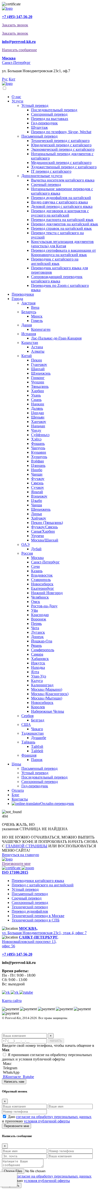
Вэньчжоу (39, 496)
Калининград (42, 685)
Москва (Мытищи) (46, 698)
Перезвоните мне (16, 863)
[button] (9, 58)
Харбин (37, 391)
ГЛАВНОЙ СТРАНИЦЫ (26, 846)
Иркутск (38, 663)
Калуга (37, 681)
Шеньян (37, 417)
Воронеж (38, 619)
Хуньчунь (39, 457)
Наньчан (38, 426)
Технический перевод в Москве (38, 916)
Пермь (36, 623)
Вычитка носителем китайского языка (62, 180)
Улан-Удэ (38, 676)
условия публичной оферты (47, 1121)
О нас (16, 97)
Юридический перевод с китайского (61, 145)
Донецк (37, 637)
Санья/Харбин (43, 531)
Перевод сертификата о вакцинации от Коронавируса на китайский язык (63, 252)
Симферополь (42, 650)
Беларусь (28, 312)
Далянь (37, 408)
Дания (26, 325)
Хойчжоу (38, 518)
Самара (37, 654)
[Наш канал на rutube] (26, 992)
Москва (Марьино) (46, 689)
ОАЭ (25, 544)
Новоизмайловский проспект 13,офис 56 (30, 941)
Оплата (18, 790)
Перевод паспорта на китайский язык (62, 220)
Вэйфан (37, 461)
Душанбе (38, 738)
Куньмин (38, 452)
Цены (16, 764)
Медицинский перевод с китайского (61, 162)
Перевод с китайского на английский (43, 885)
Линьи (36, 514)
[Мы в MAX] (6, 992)
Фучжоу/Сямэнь (44, 527)
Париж (36, 760)
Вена (35, 307)
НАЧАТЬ (56, 1041)
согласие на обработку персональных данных (54, 1117)
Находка (38, 667)
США (26, 724)
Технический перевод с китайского (60, 141)
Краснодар (40, 615)
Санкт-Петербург (16, 62)
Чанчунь (38, 448)
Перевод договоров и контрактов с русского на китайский (60, 213)
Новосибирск (42, 584)
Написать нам (14, 1081)
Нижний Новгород (47, 593)
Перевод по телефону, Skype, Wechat (61, 132)
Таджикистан (32, 733)
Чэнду (36, 430)
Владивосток (42, 575)
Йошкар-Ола (41, 641)
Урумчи (37, 536)
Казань (36, 571)
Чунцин (37, 382)
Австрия (28, 303)
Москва (37, 558)
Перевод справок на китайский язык (61, 228)
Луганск (38, 632)
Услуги (17, 101)
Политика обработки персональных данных (32, 1022)
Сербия (27, 716)
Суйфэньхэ (40, 435)
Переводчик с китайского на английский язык (54, 261)
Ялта (35, 672)
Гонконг (38, 378)
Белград (37, 720)
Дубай (36, 549)
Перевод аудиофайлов (30, 911)
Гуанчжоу (39, 364)
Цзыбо (36, 501)
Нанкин (37, 404)
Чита (35, 628)
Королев (38, 707)
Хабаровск (40, 659)
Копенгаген (40, 329)
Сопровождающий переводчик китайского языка (57, 279)
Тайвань (28, 742)
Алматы (37, 351)
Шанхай (38, 369)
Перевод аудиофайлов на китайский (61, 198)
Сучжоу (37, 487)
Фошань (38, 443)
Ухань (36, 395)
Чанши (36, 474)
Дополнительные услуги (41, 176)
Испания (28, 334)
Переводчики (23, 294)
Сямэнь (37, 483)
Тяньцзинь (40, 386)
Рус (5, 79)
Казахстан (29, 342)
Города (17, 299)
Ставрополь (41, 580)
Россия (27, 553)
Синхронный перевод (49, 114)
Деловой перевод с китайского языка (61, 206)
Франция (28, 755)
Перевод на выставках (49, 119)
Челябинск (40, 597)
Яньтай (37, 492)
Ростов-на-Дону (44, 606)
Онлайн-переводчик (57, 803)
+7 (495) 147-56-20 (17, 17)
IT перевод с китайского (51, 171)
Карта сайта (12, 1001)
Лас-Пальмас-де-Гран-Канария (56, 338)
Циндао (37, 413)
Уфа (34, 610)
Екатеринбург (42, 588)
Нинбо (36, 470)
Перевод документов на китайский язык (64, 224)
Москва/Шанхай (44, 540)
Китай (26, 356)
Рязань (36, 645)
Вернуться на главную (20, 855)
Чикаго (37, 729)
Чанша (36, 505)
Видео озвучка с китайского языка (59, 202)
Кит (12, 79)
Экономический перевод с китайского (62, 149)
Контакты (20, 799)
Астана (37, 347)
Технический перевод (30, 907)
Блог (15, 795)
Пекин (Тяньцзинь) (47, 522)
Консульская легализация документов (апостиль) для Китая (62, 244)
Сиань (36, 400)
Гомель (37, 321)
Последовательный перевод (54, 110)
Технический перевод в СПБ (35, 920)
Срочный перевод (46, 184)
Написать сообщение (19, 50)
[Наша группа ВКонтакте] (15, 992)
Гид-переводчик (44, 123)
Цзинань (38, 465)
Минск (36, 316)
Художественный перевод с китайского (64, 167)
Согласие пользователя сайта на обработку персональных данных (47, 1027)
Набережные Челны (47, 711)
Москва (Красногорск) (49, 694)
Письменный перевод (39, 136)
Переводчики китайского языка (38, 881)
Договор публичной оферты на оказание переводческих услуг (44, 1031)
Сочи (35, 566)
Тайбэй (37, 746)
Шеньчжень (40, 509)
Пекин (36, 360)
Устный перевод (34, 105)
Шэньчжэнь (40, 373)
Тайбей (37, 751)
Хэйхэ (36, 439)
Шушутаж (39, 127)
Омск (35, 602)
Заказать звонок (15, 25)
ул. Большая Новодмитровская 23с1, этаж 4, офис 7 (44, 930)
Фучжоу (37, 479)
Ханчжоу (38, 422)
